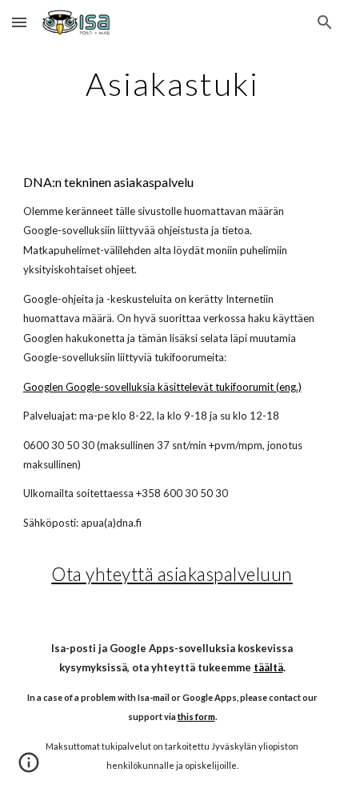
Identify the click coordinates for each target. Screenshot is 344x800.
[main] (172, 84)
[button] (19, 22)
